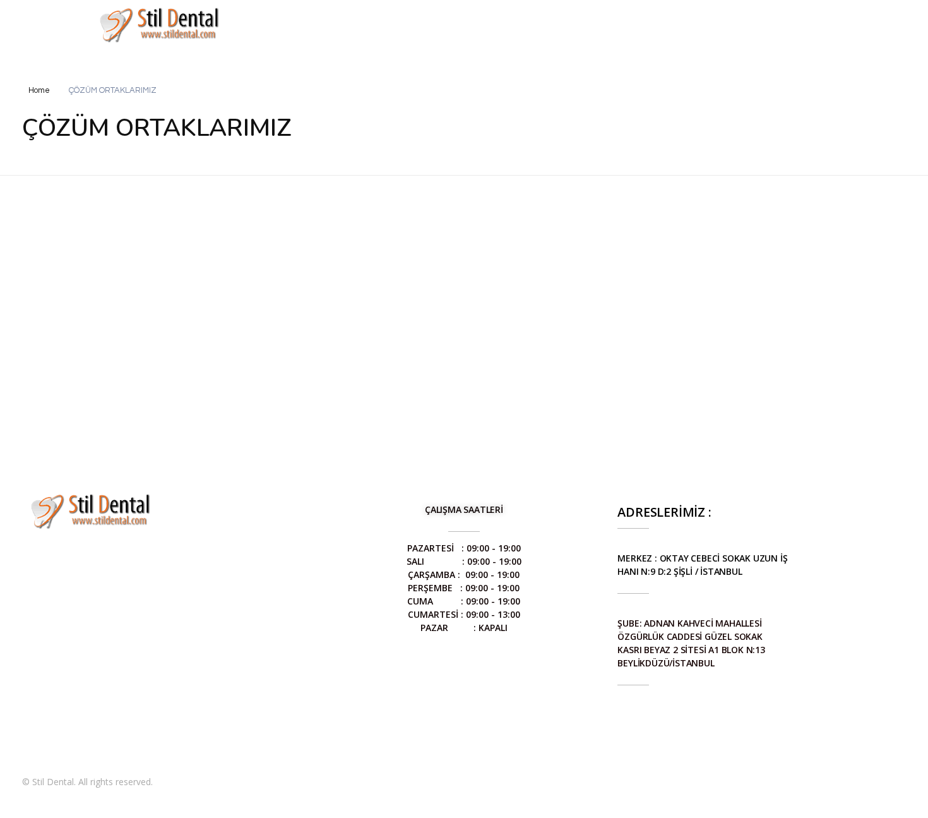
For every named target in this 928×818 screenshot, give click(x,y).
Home (39, 90)
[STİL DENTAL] (159, 24)
